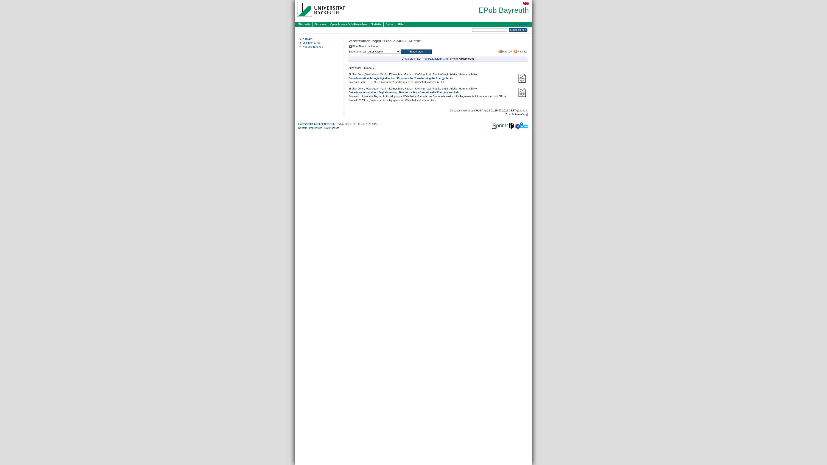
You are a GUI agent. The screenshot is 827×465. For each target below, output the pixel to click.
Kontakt (303, 128)
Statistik (376, 24)
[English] (526, 3)
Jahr (446, 58)
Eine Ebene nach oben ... (367, 46)
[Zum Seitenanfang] (516, 114)
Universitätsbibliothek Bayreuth (316, 124)
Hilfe (401, 24)
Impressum (316, 128)
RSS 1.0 (507, 51)
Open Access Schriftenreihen (348, 24)
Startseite (304, 24)
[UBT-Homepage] (321, 18)
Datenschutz (331, 128)
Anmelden (522, 24)
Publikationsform (432, 58)
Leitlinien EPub (311, 42)
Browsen (320, 24)
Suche (389, 24)
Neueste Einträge (313, 46)
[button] (416, 51)
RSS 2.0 (522, 51)
